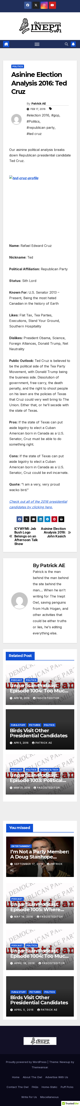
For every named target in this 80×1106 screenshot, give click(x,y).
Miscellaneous (49, 1097)
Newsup (65, 1062)
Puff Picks (67, 1087)
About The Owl (32, 1077)
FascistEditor (48, 698)
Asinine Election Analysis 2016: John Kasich (53, 532)
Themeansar (40, 1067)
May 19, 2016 (24, 916)
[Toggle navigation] (37, 44)
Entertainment (21, 846)
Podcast (16, 680)
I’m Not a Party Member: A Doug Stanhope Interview (39, 857)
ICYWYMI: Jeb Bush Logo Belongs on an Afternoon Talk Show (26, 536)
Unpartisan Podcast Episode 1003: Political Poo (36, 780)
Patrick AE (38, 103)
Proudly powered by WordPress (26, 1062)
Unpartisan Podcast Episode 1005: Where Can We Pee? (35, 909)
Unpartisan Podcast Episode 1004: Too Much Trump (39, 691)
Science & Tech (49, 769)
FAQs (35, 1087)
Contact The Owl (18, 1087)
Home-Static (49, 1087)
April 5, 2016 (24, 1009)
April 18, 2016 (25, 963)
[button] (66, 44)
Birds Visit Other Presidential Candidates (38, 733)
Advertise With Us (56, 1077)
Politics (18, 66)
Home (15, 1077)
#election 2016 (38, 115)
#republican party (41, 127)
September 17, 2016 (29, 863)
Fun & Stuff (18, 725)
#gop (55, 115)
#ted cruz (34, 134)
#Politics (33, 121)
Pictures (34, 725)
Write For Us (29, 1097)
